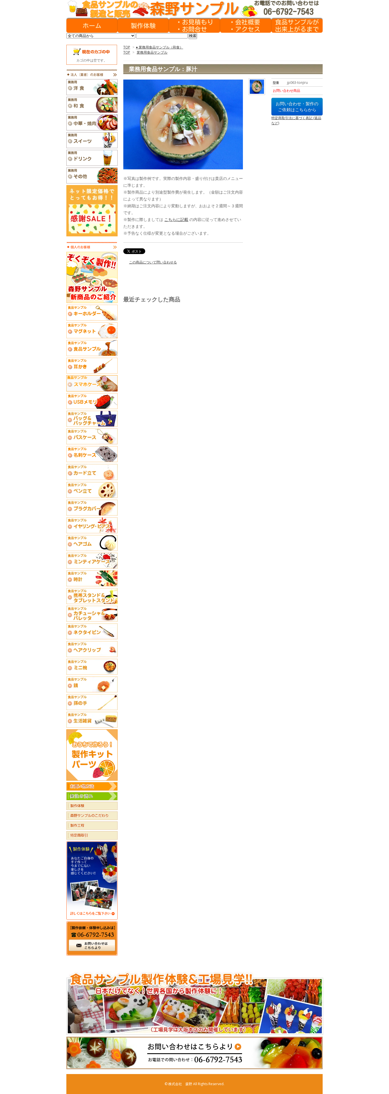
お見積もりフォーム (194, 25)
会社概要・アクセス (245, 25)
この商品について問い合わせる (153, 262)
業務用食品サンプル (152, 52)
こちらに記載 (176, 219)
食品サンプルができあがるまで (297, 25)
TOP (126, 47)
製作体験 (143, 25)
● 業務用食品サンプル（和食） (159, 47)
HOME (92, 25)
